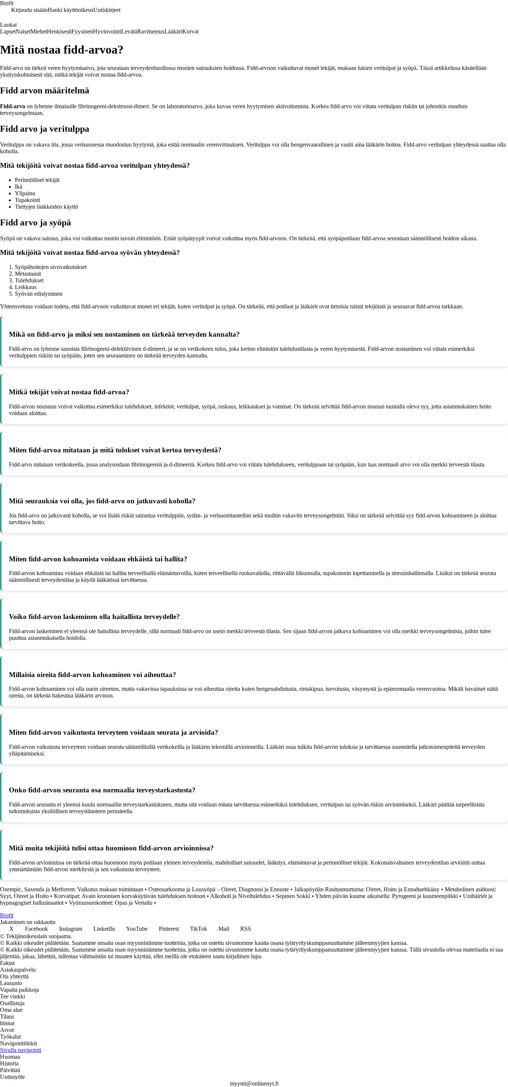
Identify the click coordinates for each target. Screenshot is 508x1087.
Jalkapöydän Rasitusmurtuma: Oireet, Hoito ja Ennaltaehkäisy (367, 889)
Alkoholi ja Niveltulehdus (240, 896)
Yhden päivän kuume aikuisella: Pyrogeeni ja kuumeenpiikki (386, 896)
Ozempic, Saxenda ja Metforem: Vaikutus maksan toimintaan (71, 889)
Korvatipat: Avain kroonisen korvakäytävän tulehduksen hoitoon (129, 896)
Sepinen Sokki (293, 896)
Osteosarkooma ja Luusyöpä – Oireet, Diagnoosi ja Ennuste (218, 889)
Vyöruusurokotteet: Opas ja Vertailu (110, 903)
